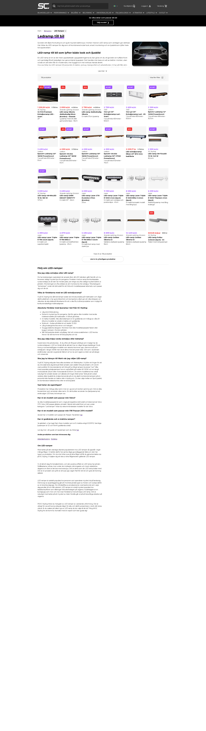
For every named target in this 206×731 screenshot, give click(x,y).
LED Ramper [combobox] (59, 31)
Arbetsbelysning (44, 439)
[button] (116, 6)
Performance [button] (60, 13)
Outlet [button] (162, 13)
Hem (39, 31)
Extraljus (54, 439)
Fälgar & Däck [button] (122, 13)
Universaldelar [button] (103, 13)
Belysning (47, 31)
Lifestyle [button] (150, 13)
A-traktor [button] (137, 13)
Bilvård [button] (74, 13)
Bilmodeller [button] (44, 13)
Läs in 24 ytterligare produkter (102, 259)
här (81, 415)
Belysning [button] (87, 13)
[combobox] (80, 6)
